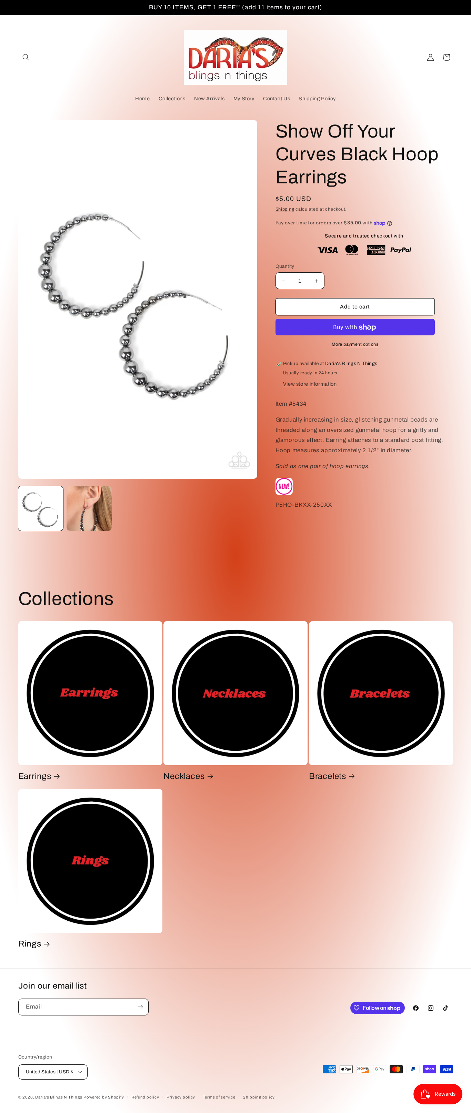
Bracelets (327, 776)
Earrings (34, 776)
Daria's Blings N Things (58, 1097)
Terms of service (219, 1097)
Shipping (284, 209)
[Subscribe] (140, 1007)
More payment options (355, 344)
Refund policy (145, 1097)
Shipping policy (259, 1097)
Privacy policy (181, 1097)
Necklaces (183, 776)
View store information (310, 384)
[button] (26, 57)
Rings (29, 944)
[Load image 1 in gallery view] (40, 508)
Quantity (284, 266)
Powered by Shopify (103, 1097)
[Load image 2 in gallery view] (89, 508)
